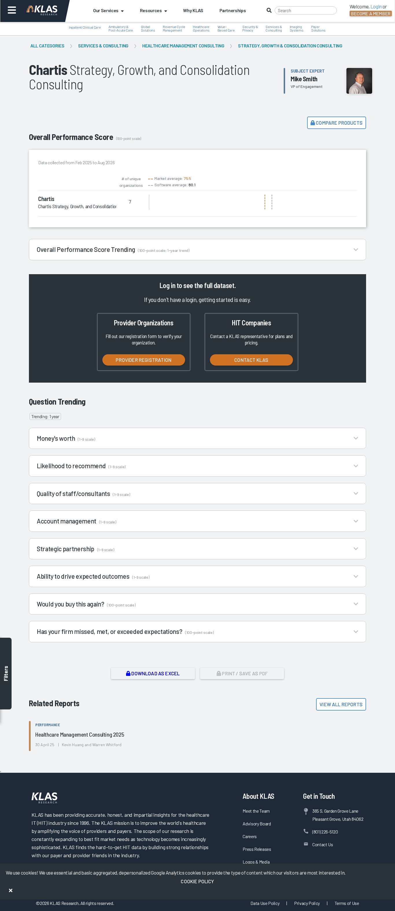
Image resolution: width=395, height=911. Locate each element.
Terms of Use (347, 903)
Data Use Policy (264, 903)
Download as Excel (155, 673)
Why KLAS (193, 10)
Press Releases (257, 849)
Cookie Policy (197, 881)
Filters (6, 673)
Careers (250, 836)
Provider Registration (143, 360)
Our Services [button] (106, 10)
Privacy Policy (307, 903)
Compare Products (339, 123)
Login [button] (376, 6)
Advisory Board (257, 823)
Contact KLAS (251, 360)
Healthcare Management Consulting (183, 45)
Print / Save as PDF (244, 673)
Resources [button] (151, 10)
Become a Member (370, 13)
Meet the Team (256, 811)
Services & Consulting (103, 45)
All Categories (47, 45)
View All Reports (341, 704)
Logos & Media (256, 861)
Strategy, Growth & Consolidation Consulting (290, 45)
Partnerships (232, 10)
